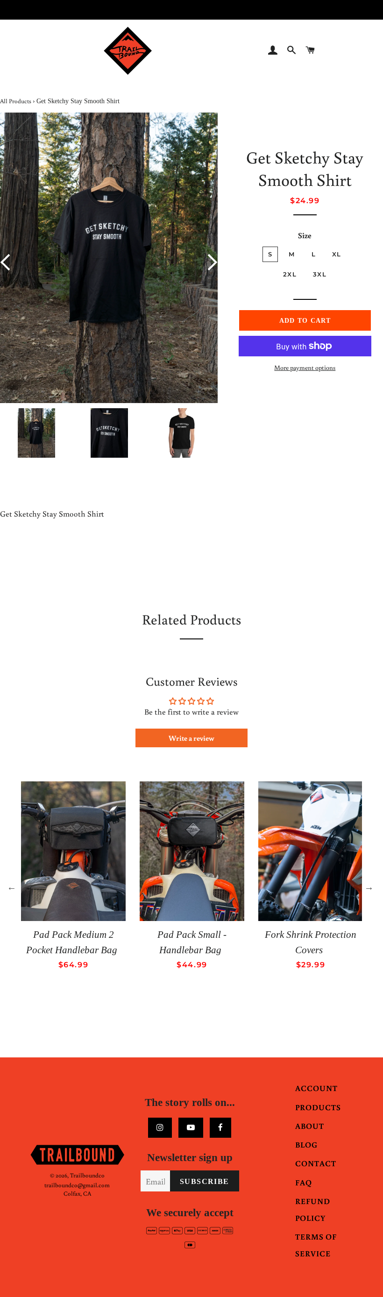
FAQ (303, 1182)
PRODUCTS (318, 1107)
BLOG (306, 1144)
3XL (319, 274)
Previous (8, 262)
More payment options (304, 367)
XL (336, 254)
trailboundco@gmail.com (77, 1185)
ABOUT (309, 1125)
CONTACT (315, 1163)
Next (209, 262)
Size (305, 235)
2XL (290, 274)
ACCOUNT (316, 1088)
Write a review (191, 738)
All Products (15, 101)
